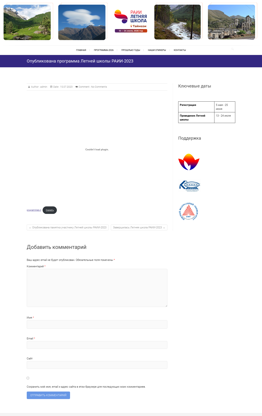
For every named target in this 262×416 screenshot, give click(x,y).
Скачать (50, 210)
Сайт (30, 358)
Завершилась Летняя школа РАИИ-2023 (139, 227)
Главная (81, 50)
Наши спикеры (157, 50)
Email (31, 338)
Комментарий (36, 266)
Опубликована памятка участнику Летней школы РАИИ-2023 (67, 227)
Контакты (180, 50)
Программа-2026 (104, 50)
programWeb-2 (34, 210)
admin (43, 86)
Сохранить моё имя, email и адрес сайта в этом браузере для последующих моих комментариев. (86, 386)
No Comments (99, 86)
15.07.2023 (66, 86)
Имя (30, 317)
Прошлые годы (130, 50)
